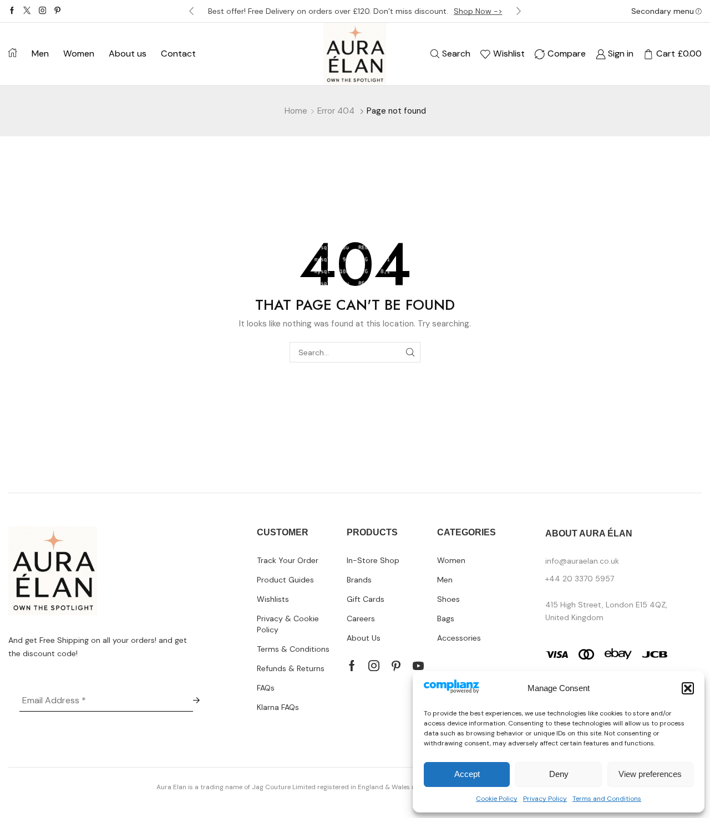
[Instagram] (42, 11)
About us (127, 53)
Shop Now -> (478, 11)
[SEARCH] (410, 352)
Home (296, 110)
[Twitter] (27, 11)
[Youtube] (418, 665)
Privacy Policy (545, 798)
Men (40, 53)
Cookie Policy (497, 798)
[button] (687, 688)
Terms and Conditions (606, 798)
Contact (178, 53)
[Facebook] (12, 11)
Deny (559, 774)
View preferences (650, 774)
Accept (467, 774)
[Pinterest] (57, 11)
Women (78, 53)
